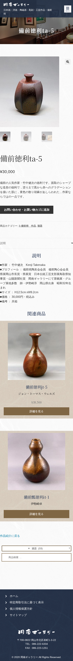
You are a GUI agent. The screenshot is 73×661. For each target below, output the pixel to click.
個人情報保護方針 (21, 608)
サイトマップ (18, 615)
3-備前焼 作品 (27, 225)
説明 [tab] (3, 243)
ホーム (14, 595)
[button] (68, 62)
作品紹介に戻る (10, 535)
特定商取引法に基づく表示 (27, 602)
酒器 (39, 225)
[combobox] (36, 548)
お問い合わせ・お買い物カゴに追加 (26, 209)
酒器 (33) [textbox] (35, 548)
